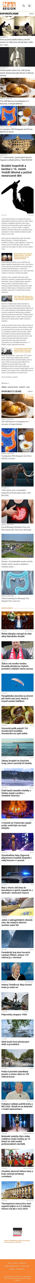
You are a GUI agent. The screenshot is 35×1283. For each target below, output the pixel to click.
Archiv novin (25, 1266)
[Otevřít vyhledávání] (24, 6)
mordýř (22, 387)
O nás (9, 1263)
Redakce (12, 1269)
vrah (28, 387)
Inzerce (15, 1263)
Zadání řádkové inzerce (12, 1266)
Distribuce (22, 1263)
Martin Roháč (13, 387)
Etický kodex (20, 1269)
